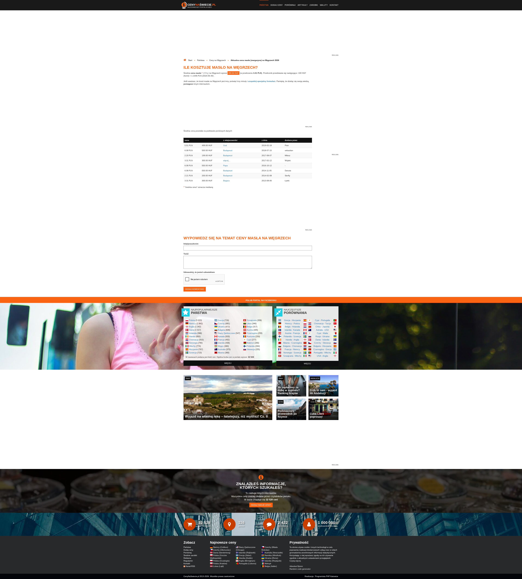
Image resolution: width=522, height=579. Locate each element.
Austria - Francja (292, 333)
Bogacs (226, 181)
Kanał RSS (190, 566)
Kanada (221, 336)
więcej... (226, 160)
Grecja (221, 320)
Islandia (221, 343)
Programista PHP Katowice (326, 576)
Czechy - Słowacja (322, 343)
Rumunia (251, 336)
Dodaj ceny (277, 5)
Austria (250, 330)
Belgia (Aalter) (271, 566)
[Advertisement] (261, 35)
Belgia (249, 326)
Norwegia (193, 343)
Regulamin (188, 561)
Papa (225, 165)
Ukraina (221, 326)
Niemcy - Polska (292, 323)
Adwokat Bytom (296, 566)
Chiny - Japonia (322, 326)
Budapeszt (227, 150)
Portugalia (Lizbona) (247, 563)
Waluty (324, 5)
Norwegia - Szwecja (292, 352)
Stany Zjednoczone (226, 333)
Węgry (221, 346)
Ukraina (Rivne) (271, 558)
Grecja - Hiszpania (292, 320)
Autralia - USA (322, 330)
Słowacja (251, 349)
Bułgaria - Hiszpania (322, 346)
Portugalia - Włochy (322, 352)
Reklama (187, 558)
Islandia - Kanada (292, 330)
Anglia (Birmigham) (247, 561)
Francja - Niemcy (292, 349)
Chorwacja (193, 340)
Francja (221, 340)
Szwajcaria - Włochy (292, 356)
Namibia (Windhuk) (273, 555)
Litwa (249, 323)
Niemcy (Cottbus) (220, 547)
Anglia (191, 326)
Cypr (249, 340)
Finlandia (251, 346)
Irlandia (192, 336)
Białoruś (250, 343)
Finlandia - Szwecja (292, 336)
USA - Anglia (322, 356)
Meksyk (268, 563)
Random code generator (300, 569)
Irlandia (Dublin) (246, 558)
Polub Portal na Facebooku (261, 300)
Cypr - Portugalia (322, 320)
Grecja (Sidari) (245, 555)
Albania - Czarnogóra (292, 343)
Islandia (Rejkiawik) (247, 553)
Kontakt (334, 5)
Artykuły (302, 5)
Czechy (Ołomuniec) (222, 550)
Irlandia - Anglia (292, 340)
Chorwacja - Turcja (322, 323)
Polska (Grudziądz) (221, 561)
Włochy (192, 346)
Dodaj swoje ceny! (261, 505)
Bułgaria (221, 330)
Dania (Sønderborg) (221, 553)
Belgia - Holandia (292, 326)
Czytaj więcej (295, 561)
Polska (192, 320)
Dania (191, 330)
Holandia (193, 333)
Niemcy (192, 323)
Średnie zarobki (190, 555)
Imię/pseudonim (191, 244)
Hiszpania (193, 349)
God (225, 145)
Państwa (264, 5)
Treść (186, 254)
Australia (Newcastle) (274, 553)
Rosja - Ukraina (322, 336)
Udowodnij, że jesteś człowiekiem (199, 272)
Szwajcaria (252, 320)
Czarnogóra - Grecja (322, 349)
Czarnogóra (252, 333)
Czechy (221, 323)
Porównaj (290, 5)
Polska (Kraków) (220, 563)
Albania (221, 352)
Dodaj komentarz (194, 289)
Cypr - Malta (322, 333)
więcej (227, 363)
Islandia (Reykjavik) (273, 561)
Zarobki (314, 5)
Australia (221, 349)
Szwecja (193, 352)
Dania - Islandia (322, 340)
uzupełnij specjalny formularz (261, 81)
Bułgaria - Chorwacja (292, 346)
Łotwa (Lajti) (218, 566)
